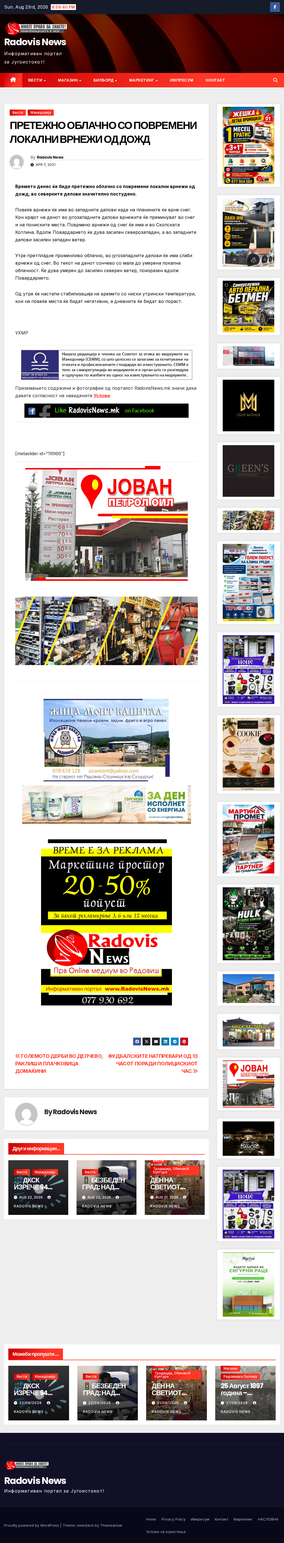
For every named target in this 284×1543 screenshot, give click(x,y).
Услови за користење (166, 1531)
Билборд (104, 80)
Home (151, 1519)
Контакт (215, 80)
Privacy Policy (173, 1519)
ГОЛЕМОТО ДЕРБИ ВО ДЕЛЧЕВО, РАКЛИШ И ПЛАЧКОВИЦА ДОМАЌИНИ (59, 1063)
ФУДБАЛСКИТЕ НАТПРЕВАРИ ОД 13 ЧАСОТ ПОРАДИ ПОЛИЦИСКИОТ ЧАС (153, 1063)
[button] (275, 80)
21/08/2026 (168, 1403)
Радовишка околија (240, 1376)
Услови (102, 395)
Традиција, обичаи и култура (171, 1170)
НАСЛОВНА (268, 1519)
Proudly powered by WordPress (32, 1525)
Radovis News (35, 42)
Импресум (182, 80)
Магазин (68, 80)
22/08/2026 (31, 1403)
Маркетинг (142, 80)
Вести (35, 80)
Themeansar (111, 1525)
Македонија (41, 112)
